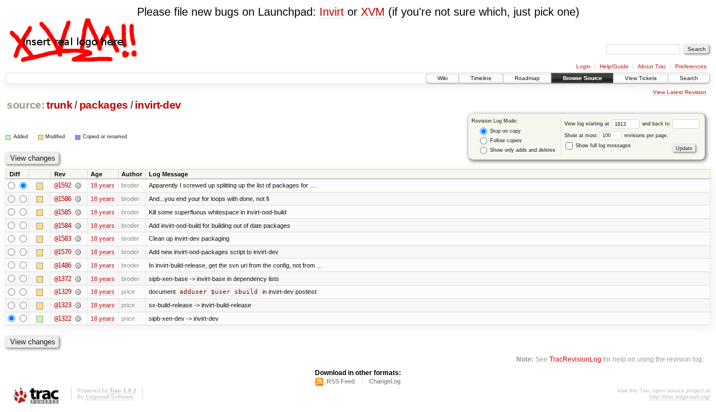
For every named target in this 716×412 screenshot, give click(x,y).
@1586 (62, 199)
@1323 (62, 305)
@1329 (62, 292)
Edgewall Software (110, 397)
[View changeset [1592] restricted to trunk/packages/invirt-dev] (78, 185)
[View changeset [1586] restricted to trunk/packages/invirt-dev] (78, 199)
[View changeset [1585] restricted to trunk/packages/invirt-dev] (78, 212)
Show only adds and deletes (521, 150)
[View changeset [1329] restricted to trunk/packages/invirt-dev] (78, 292)
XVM (373, 12)
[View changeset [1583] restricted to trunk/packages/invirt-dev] (78, 238)
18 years (103, 185)
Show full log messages (602, 145)
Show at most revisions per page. (616, 135)
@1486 (62, 265)
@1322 (62, 318)
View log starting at (587, 124)
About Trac (652, 66)
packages (103, 105)
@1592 (62, 185)
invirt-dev (158, 105)
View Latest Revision (679, 92)
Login (583, 66)
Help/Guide (614, 66)
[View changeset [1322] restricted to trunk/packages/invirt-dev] (78, 318)
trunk (59, 105)
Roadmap (527, 78)
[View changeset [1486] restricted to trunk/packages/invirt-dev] (78, 265)
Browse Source (582, 78)
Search (689, 78)
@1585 (62, 212)
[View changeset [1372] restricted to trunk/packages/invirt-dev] (78, 279)
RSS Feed (341, 381)
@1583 (62, 238)
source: (26, 105)
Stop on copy (504, 131)
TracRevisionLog (575, 359)
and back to (656, 124)
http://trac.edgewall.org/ (679, 397)
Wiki (442, 78)
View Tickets (641, 78)
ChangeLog (385, 381)
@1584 (62, 226)
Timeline (481, 78)
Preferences (690, 66)
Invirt (331, 12)
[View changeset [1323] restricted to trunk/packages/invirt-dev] (78, 305)
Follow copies (505, 140)
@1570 (62, 252)
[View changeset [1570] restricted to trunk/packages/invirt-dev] (78, 252)
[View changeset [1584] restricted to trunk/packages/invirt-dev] (78, 226)
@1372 (62, 279)
